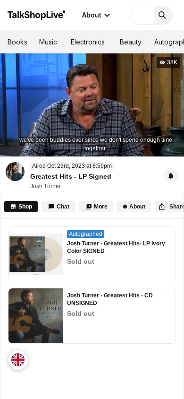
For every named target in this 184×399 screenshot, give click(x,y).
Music (48, 42)
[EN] (18, 360)
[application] (92, 104)
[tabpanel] (92, 309)
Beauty (131, 42)
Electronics (88, 42)
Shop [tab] (25, 206)
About (91, 15)
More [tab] (101, 206)
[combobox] (18, 359)
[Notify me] (170, 175)
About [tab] (137, 206)
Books (17, 42)
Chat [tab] (63, 206)
